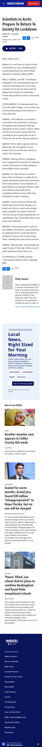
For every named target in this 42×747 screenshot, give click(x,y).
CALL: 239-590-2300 (12, 712)
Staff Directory (10, 692)
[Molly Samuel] (7, 282)
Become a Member (12, 661)
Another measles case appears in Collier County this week (19, 438)
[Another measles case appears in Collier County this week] (20, 417)
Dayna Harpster (9, 599)
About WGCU (9, 687)
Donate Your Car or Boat (14, 677)
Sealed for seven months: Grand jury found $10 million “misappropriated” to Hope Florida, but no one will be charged (19, 498)
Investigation (9, 484)
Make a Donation (11, 656)
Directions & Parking (12, 722)
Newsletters (9, 732)
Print (37, 37)
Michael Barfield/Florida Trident (14, 514)
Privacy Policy (10, 707)
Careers (7, 697)
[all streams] (39, 744)
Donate (34, 3)
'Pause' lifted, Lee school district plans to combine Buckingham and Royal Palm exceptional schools (20, 585)
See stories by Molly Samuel (27, 306)
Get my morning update (23, 383)
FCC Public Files (10, 702)
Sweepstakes (10, 682)
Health (7, 431)
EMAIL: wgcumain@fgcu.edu (15, 717)
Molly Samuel (21, 278)
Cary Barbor (8, 448)
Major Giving (9, 667)
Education (8, 574)
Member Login (10, 727)
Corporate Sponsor (12, 672)
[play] (3, 744)
